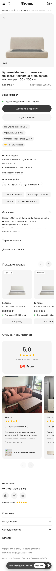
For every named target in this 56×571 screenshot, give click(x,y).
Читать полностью (11, 231)
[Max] (5, 495)
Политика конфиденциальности (17, 553)
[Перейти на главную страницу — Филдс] (27, 3)
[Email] (23, 495)
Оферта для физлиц (11, 549)
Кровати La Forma (13, 194)
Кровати (8, 201)
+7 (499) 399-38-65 (14, 488)
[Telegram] (14, 495)
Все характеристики (12, 172)
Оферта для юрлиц (31, 549)
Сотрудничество (11, 529)
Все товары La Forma (38, 194)
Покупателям (10, 521)
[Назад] (4, 18)
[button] (3, 40)
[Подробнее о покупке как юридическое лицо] (27, 127)
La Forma (7, 84)
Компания (8, 513)
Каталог (6, 537)
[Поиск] (9, 3)
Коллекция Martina (27, 201)
